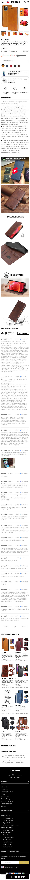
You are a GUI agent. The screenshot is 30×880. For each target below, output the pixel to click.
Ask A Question (23, 333)
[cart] (28, 2)
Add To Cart (19, 877)
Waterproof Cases (8, 837)
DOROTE (18, 731)
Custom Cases (7, 847)
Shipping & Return (7, 792)
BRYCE (4, 652)
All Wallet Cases (8, 818)
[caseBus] (15, 2)
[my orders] (25, 2)
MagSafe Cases (7, 842)
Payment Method (6, 803)
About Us (4, 787)
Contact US (4, 789)
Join (24, 862)
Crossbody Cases (8, 820)
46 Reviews (14, 51)
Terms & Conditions (7, 801)
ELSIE (3, 731)
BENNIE (18, 652)
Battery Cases (7, 839)
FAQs (3, 794)
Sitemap (3, 806)
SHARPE (4, 705)
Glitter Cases (7, 835)
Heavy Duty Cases (8, 830)
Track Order (5, 796)
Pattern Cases (7, 844)
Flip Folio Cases (8, 823)
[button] (28, 18)
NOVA (17, 679)
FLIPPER (18, 705)
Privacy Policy (5, 799)
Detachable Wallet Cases (10, 825)
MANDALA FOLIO (7, 679)
